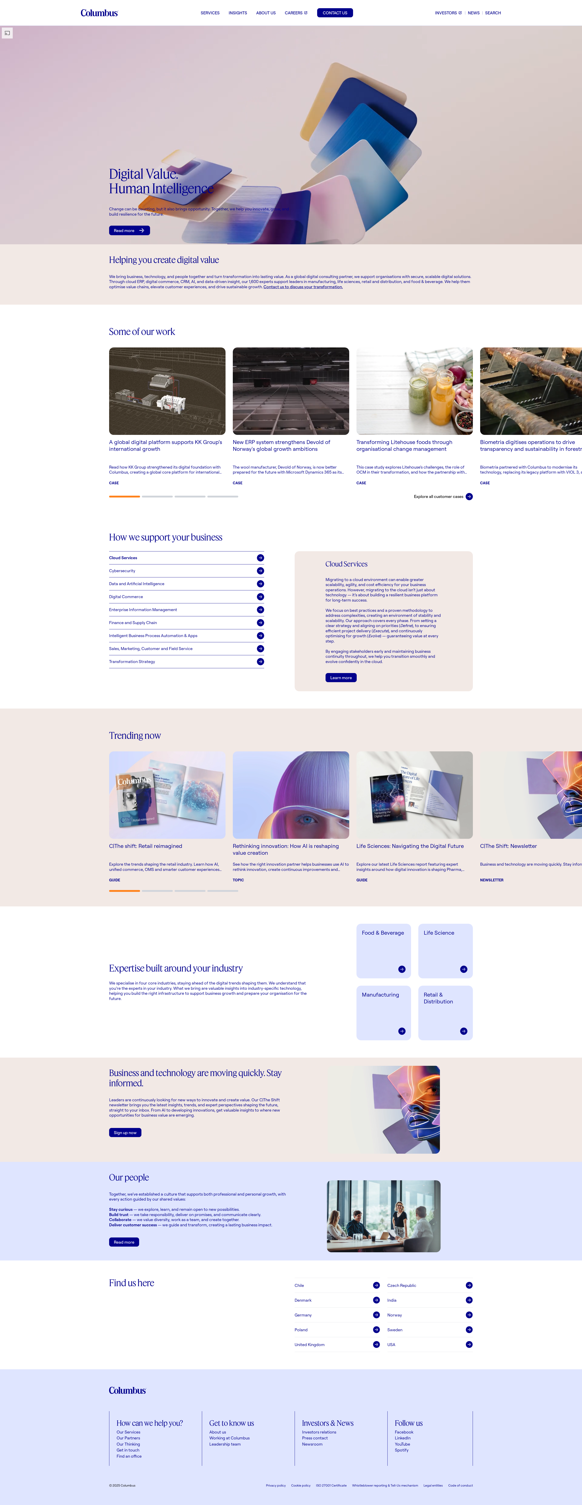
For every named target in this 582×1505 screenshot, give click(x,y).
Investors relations (319, 1431)
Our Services (128, 1431)
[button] (186, 557)
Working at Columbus (229, 1437)
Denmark (303, 1300)
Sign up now (125, 1132)
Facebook (404, 1431)
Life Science (439, 932)
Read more (124, 230)
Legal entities (433, 1485)
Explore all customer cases (438, 496)
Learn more (341, 677)
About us (217, 1431)
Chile (299, 1285)
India (391, 1300)
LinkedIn (403, 1437)
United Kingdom (310, 1344)
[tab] (124, 496)
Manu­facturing (380, 994)
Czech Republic (401, 1285)
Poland (301, 1329)
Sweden (394, 1329)
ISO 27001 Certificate (331, 1485)
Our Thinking (128, 1443)
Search (493, 12)
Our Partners (128, 1437)
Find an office (129, 1456)
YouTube (402, 1443)
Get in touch (128, 1449)
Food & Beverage (383, 932)
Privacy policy (276, 1485)
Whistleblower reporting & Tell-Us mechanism (385, 1485)
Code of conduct (460, 1485)
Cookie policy (301, 1485)
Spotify (402, 1449)
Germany (303, 1314)
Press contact (315, 1437)
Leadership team (225, 1443)
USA (391, 1344)
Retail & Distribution (438, 998)
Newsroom (312, 1443)
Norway (394, 1314)
